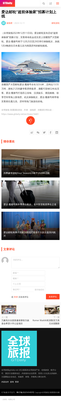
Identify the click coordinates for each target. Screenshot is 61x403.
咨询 (12, 382)
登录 (15, 297)
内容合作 (5, 382)
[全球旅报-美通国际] (7, 3)
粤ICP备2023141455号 (25, 392)
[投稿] (50, 3)
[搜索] (43, 3)
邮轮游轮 (56, 23)
